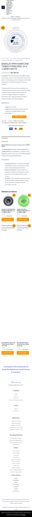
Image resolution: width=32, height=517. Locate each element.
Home (3, 58)
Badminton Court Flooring (16, 427)
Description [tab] (5, 138)
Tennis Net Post (16, 463)
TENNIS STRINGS (22, 122)
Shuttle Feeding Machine (16, 442)
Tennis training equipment (16, 469)
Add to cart (19, 116)
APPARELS (16, 480)
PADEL (16, 482)
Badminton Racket (16, 423)
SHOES (16, 489)
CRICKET (16, 486)
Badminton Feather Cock (16, 429)
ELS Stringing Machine (16, 438)
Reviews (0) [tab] (5, 141)
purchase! (17, 372)
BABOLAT (6, 122)
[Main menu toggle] (3, 7)
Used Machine (16, 444)
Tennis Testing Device (16, 472)
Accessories (16, 491)
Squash (16, 478)
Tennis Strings (13, 58)
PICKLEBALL (16, 484)
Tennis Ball (16, 455)
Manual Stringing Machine (16, 440)
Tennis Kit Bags (16, 461)
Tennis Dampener (16, 467)
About (16, 395)
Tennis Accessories (16, 459)
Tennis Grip (16, 465)
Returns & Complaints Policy (16, 400)
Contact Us (16, 398)
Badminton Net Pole (16, 425)
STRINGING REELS (13, 122)
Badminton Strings (16, 421)
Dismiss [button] (24, 514)
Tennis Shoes (16, 457)
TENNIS (7, 58)
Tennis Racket (16, 451)
